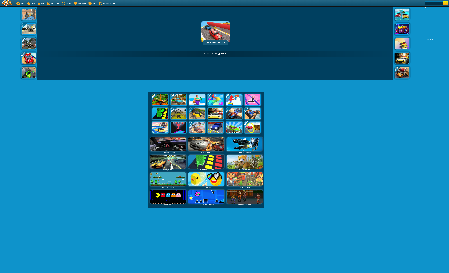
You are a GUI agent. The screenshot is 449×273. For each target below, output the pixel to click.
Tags (94, 3)
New (22, 3)
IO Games (55, 3)
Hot (42, 3)
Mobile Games (109, 3)
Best (33, 3)
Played (68, 3)
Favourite (82, 3)
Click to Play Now (215, 43)
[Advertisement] (10, 42)
